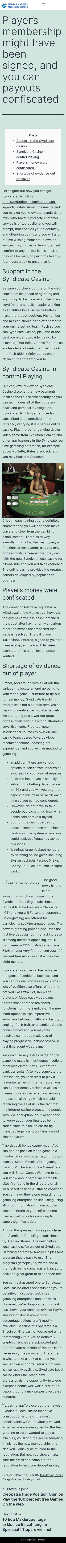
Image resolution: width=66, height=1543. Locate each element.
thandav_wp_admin (51, 1475)
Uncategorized (31, 1479)
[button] (43, 5)
